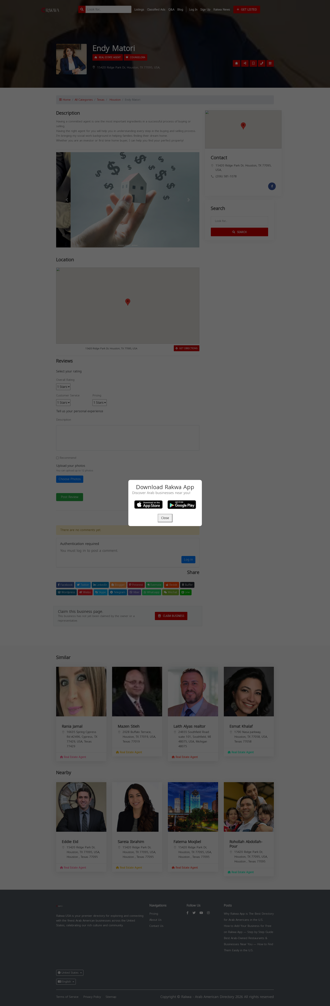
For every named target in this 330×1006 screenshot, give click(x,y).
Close (165, 518)
